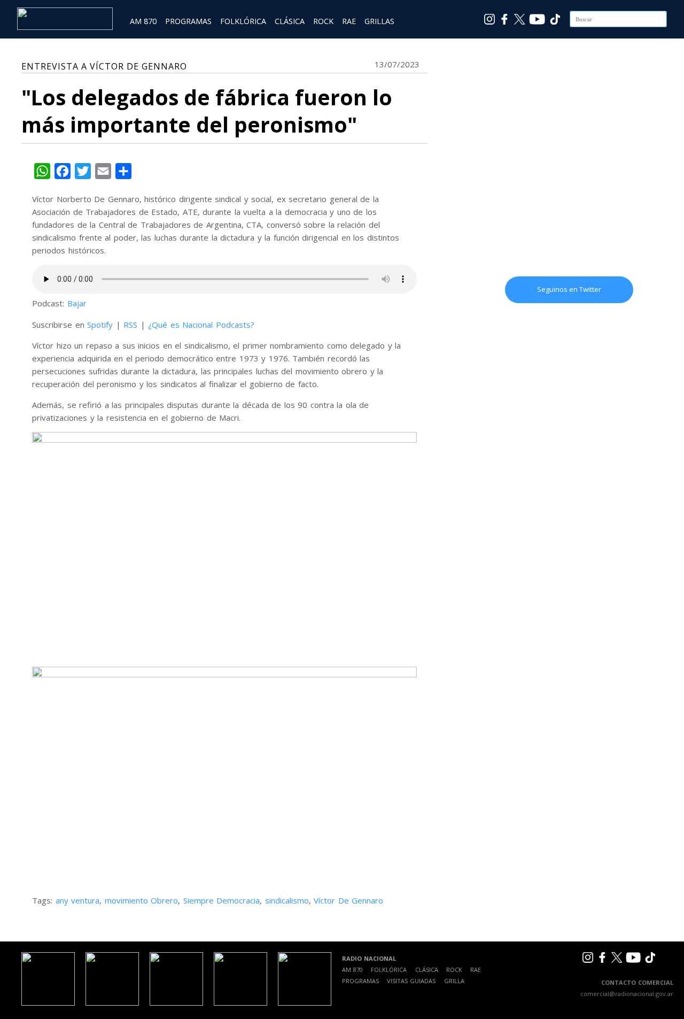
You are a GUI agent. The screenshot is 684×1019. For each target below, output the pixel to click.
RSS (130, 324)
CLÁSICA (290, 21)
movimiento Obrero (141, 900)
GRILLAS (379, 21)
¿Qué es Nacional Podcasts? (201, 324)
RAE (349, 21)
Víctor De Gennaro (348, 900)
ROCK (323, 21)
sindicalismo (287, 900)
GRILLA (454, 981)
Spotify (100, 324)
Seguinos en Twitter (569, 289)
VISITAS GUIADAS (411, 981)
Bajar (77, 303)
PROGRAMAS (188, 21)
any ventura (78, 900)
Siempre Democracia (221, 900)
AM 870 (143, 21)
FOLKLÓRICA (243, 21)
